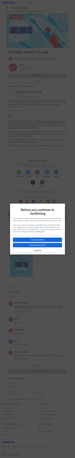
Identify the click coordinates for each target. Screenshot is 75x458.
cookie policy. (40, 232)
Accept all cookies (37, 240)
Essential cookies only (37, 245)
